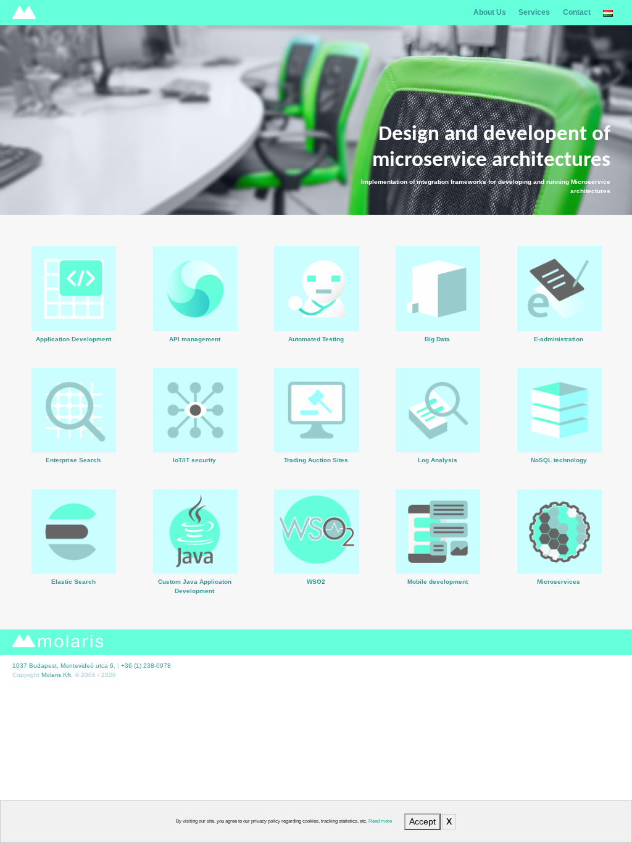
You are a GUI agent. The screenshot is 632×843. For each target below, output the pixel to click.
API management (196, 309)
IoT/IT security (195, 436)
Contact (577, 12)
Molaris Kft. (57, 674)
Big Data (438, 314)
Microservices (559, 557)
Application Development (74, 311)
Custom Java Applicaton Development (195, 562)
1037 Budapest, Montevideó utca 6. (63, 665)
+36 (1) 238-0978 (146, 665)
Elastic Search (74, 557)
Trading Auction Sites (317, 436)
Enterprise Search (74, 436)
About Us (489, 12)
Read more (380, 821)
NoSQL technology (559, 432)
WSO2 (317, 557)
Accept (422, 821)
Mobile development (438, 557)
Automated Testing (316, 314)
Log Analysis (438, 430)
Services (534, 12)
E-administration (559, 314)
